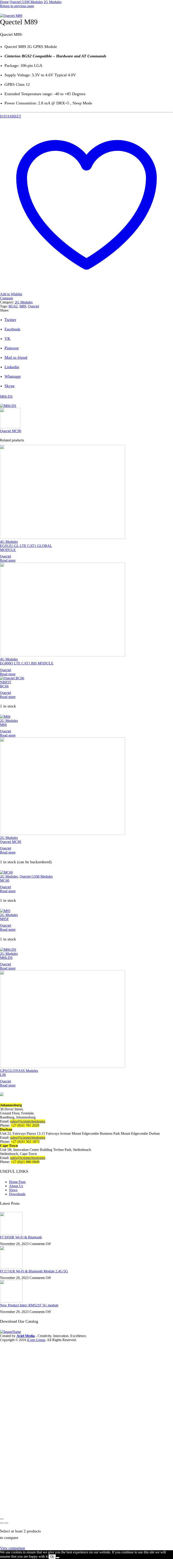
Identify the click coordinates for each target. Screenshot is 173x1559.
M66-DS (6, 396)
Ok (52, 1556)
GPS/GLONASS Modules (19, 1071)
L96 (3, 1075)
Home (4, 2)
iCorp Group (36, 1340)
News (13, 1190)
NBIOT (5, 682)
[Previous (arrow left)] (2, 1523)
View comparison (12, 1548)
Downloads (17, 1194)
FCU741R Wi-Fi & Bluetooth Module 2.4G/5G (34, 1271)
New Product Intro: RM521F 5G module (29, 1305)
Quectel (33, 306)
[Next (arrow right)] (6, 1523)
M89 (22, 306)
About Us (16, 1186)
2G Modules (52, 2)
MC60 (4, 880)
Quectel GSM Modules (26, 2)
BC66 (4, 686)
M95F (4, 919)
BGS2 (13, 306)
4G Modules (9, 542)
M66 (3, 725)
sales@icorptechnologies (27, 1121)
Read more (8, 560)
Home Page (17, 1182)
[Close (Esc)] (2, 1519)
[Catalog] (17, 1332)
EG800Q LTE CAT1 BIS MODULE (26, 663)
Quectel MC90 (10, 431)
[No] (57, 1557)
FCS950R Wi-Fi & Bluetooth (21, 1237)
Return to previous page (17, 6)
